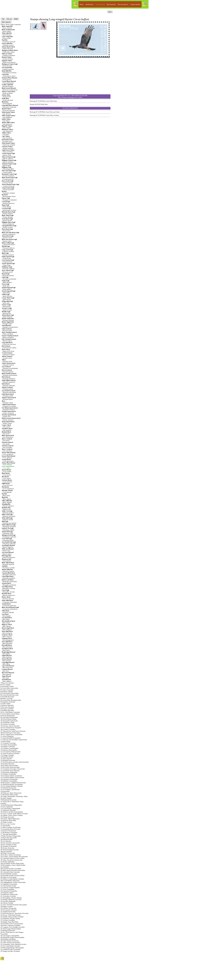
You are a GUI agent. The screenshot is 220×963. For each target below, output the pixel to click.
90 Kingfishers (7, 702)
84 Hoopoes (6, 691)
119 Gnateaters (9, 748)
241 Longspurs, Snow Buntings (12, 927)
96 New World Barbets (10, 712)
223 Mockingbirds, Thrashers (11, 898)
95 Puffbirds (7, 710)
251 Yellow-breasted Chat (10, 942)
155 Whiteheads (8, 810)
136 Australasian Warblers (11, 776)
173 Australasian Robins (10, 829)
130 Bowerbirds (10, 767)
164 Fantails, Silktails (10, 819)
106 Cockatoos (7, 729)
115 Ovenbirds (8, 743)
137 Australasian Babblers (12, 777)
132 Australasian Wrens (9, 770)
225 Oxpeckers (8, 901)
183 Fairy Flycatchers (10, 843)
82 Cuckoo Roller (9, 688)
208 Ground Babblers (9, 881)
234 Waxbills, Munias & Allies (11, 917)
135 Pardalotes (8, 774)
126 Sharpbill (7, 760)
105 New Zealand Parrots (10, 727)
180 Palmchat (6, 839)
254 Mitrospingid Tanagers (12, 948)
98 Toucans (7, 715)
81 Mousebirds (7, 686)
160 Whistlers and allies (11, 812)
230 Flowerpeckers (8, 910)
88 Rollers (6, 698)
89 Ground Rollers (10, 700)
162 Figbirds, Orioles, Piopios (11, 815)
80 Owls (5, 685)
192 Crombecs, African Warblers (14, 856)
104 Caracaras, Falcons (9, 726)
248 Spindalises (8, 939)
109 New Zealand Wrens (11, 734)
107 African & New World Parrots (12, 731)
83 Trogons (6, 690)
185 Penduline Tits (8, 846)
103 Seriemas (7, 724)
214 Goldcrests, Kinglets (10, 887)
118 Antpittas (7, 746)
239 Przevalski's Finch (11, 923)
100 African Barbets (8, 719)
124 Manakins (6, 757)
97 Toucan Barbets (9, 714)
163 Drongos (7, 817)
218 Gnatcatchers (8, 891)
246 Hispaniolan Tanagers (12, 937)
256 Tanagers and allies (10, 951)
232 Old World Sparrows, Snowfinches (14, 913)
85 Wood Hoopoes (9, 693)
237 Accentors (7, 920)
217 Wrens (7, 889)
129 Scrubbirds (9, 765)
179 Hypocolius (8, 838)
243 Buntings (7, 930)
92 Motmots (7, 705)
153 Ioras (6, 807)
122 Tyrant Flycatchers (9, 753)
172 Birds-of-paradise (10, 827)
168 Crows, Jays (7, 824)
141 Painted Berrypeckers (11, 784)
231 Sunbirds (7, 911)
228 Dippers (6, 906)
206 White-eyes (8, 877)
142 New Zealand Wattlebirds (11, 786)
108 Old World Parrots (10, 733)
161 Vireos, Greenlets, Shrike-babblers (14, 813)
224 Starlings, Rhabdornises (10, 899)
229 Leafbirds (8, 908)
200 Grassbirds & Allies (10, 868)
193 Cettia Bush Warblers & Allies (12, 858)
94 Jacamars (7, 709)
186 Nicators (7, 848)
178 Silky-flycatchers (10, 836)
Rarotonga (32, 101)
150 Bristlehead (8, 800)
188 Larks (6, 851)
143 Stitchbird (8, 788)
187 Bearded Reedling (9, 850)
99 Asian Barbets (9, 717)
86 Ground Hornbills (9, 695)
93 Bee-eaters (7, 707)
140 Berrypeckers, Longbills (13, 783)
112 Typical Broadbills (10, 738)
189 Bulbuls (7, 853)
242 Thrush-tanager (10, 929)
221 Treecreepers (8, 896)
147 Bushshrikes (9, 795)
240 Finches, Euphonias (10, 925)
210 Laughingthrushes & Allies (13, 882)
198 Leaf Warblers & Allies (12, 863)
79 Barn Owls (7, 683)
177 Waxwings (8, 834)
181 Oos (5, 841)
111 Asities (7, 736)
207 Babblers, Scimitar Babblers (12, 879)
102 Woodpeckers (7, 722)
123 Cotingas (7, 755)
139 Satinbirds (8, 781)
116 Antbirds (8, 745)
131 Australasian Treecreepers (12, 769)
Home (81, 4)
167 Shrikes (6, 822)
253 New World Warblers (10, 946)
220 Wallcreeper (9, 894)
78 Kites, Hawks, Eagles (10, 24)
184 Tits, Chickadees (8, 844)
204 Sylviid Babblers (8, 874)
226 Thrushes (6, 903)
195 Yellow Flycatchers (11, 860)
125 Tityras (6, 758)
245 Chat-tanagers (9, 936)
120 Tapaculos (8, 750)
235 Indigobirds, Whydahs (10, 918)
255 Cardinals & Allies (10, 949)
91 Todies (5, 703)
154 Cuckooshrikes (10, 808)
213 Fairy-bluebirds (8, 886)
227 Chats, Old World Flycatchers (13, 905)
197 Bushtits (7, 862)
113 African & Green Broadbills (13, 740)
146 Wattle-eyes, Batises (10, 793)
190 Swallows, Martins (10, 855)
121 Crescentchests (10, 752)
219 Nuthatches (6, 893)
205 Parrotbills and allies (12, 875)
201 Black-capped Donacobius (12, 870)
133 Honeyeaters (8, 772)
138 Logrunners (9, 779)
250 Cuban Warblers (9, 941)
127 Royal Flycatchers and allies (14, 762)
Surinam (32, 104)
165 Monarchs (8, 820)
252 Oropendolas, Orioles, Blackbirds (13, 944)
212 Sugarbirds (8, 884)
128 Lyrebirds (7, 764)
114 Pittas (5, 741)
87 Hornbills (7, 697)
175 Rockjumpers (8, 832)
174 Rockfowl (8, 831)
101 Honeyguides (9, 721)
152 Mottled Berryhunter (11, 805)
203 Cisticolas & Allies (10, 872)
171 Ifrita (5, 825)
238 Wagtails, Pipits (9, 922)
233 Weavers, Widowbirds (10, 915)
